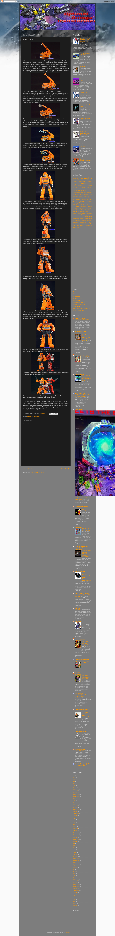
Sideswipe (75, 209)
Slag (79, 209)
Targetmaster (81, 213)
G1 (91, 189)
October (75, 811)
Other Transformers (78, 310)
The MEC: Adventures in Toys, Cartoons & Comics (82, 660)
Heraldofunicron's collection (80, 673)
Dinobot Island (82, 185)
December (76, 794)
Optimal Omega (78, 201)
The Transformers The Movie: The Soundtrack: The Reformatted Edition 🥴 (86, 337)
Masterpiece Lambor (77, 196)
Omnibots (89, 199)
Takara (90, 211)
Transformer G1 (78, 216)
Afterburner (75, 178)
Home (46, 469)
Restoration (75, 208)
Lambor (88, 192)
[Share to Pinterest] (57, 414)
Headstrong (75, 192)
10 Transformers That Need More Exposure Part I (85, 40)
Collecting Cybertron (81, 731)
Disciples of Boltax (80, 318)
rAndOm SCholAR (80, 749)
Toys (82, 215)
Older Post (65, 469)
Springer (90, 209)
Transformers (88, 216)
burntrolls (78, 621)
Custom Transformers (79, 181)
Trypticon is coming (85, 623)
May (74, 779)
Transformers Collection (78, 218)
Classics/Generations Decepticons (79, 305)
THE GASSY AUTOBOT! (82, 593)
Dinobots (90, 185)
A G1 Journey (79, 693)
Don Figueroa (82, 187)
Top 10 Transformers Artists (86, 160)
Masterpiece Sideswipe (85, 197)
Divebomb (75, 187)
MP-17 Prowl (83, 147)
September (76, 813)
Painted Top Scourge (83, 93)
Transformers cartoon (86, 222)
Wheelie (83, 223)
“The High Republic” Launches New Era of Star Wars (82, 395)
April (74, 785)
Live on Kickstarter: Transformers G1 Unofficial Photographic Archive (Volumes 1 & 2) (83, 577)
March (74, 787)
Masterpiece (36, 416)
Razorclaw (89, 204)
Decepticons (86, 184)
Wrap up (87, 223)
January (75, 792)
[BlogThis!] (52, 414)
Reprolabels (76, 206)
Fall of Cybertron (81, 189)
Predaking (75, 203)
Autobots (29, 416)
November (76, 796)
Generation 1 (77, 191)
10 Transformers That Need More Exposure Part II (85, 133)
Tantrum (74, 213)
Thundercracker (76, 214)
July (74, 775)
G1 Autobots (76, 296)
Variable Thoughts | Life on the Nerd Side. (82, 764)
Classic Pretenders (85, 510)
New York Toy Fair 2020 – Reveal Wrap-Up (81, 498)
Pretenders (82, 203)
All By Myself (83, 67)
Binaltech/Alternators (79, 302)
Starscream (76, 211)
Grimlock (85, 191)
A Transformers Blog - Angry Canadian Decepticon (81, 548)
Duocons (75, 189)
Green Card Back (80, 393)
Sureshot (82, 211)
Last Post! (84, 662)
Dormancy (77, 609)
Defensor (75, 185)
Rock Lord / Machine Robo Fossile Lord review (85, 678)
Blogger (67, 932)
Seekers (82, 208)
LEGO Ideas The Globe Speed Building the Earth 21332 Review (86, 378)
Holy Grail (80, 192)
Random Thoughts (79, 204)
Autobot (81, 178)
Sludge (82, 209)
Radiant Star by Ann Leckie (82, 319)
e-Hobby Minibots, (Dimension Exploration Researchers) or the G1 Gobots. (86, 553)
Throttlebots (89, 213)
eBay (91, 224)
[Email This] (50, 414)
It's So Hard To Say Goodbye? (85, 54)
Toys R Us (88, 214)
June (74, 777)
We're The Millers (79, 750)
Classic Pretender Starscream (85, 119)
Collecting (89, 180)
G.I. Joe (88, 189)
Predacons (89, 201)
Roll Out (77, 608)
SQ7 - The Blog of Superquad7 (80, 639)
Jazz (85, 192)
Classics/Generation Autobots (81, 308)
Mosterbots (84, 199)
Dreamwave (89, 187)
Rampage (90, 203)
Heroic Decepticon (80, 571)
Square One (78, 527)
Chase (85, 180)
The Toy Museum (80, 374)
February (75, 790)
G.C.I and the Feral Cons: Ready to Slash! (86, 643)
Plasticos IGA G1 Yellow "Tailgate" (86, 529)
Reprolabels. (83, 206)
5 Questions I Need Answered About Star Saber (82, 695)
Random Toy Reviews (81, 355)
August (75, 815)
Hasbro (90, 191)
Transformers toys (77, 223)
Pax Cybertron (79, 409)
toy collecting (78, 225)
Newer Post (27, 469)
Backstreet (75, 180)
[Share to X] (53, 414)
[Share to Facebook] (55, 414)
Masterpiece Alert (88, 194)
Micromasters (76, 199)
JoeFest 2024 (85, 356)
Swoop (86, 211)
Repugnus (90, 206)
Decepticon (75, 184)
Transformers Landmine (80, 220)
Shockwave (89, 208)
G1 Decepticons (77, 298)
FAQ (74, 294)
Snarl (86, 209)
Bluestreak (80, 180)
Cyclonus (90, 181)
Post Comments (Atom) (37, 472)
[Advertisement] (80, 258)
